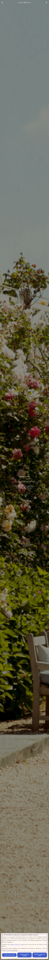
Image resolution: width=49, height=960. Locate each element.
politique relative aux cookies (17, 944)
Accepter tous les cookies (9, 955)
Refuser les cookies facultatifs (24, 955)
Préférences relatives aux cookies (39, 955)
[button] (46, 2)
